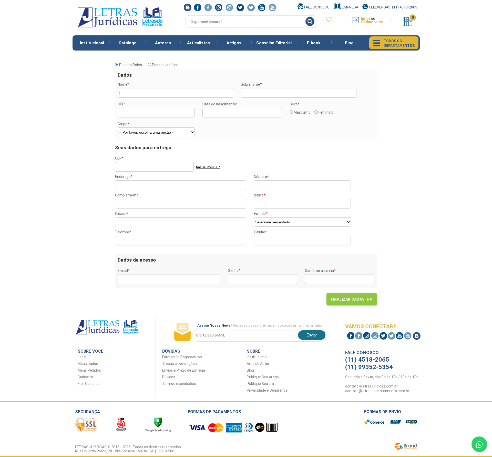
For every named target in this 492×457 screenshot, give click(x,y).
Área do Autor (258, 364)
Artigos (234, 43)
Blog (349, 43)
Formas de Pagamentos (182, 357)
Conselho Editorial (274, 43)
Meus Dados (88, 364)
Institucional (92, 43)
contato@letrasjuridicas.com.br (371, 386)
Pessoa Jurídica (164, 65)
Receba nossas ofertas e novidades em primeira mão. (259, 325)
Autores (163, 43)
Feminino (325, 112)
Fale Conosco (316, 7)
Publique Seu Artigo (263, 377)
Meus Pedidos (89, 370)
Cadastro (85, 377)
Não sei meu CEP (208, 167)
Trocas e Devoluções (179, 364)
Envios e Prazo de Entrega (183, 370)
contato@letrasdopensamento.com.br (377, 391)
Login (82, 357)
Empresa (349, 7)
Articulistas (198, 43)
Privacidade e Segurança (267, 390)
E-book (314, 43)
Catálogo (128, 43)
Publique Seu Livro (261, 384)
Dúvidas (168, 377)
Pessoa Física (130, 65)
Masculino (302, 112)
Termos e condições (179, 384)
